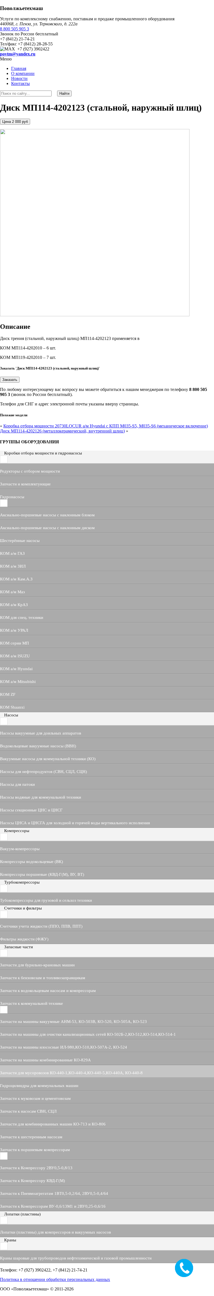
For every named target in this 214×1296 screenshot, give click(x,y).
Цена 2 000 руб (15, 122)
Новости (19, 78)
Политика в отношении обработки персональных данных (55, 1279)
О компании (23, 73)
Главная (18, 68)
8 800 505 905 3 (14, 28)
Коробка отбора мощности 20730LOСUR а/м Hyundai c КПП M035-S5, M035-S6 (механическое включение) (105, 426)
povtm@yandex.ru (17, 54)
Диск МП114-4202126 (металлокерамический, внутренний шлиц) (62, 431)
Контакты (20, 83)
